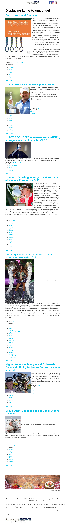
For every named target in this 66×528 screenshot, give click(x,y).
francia (11, 395)
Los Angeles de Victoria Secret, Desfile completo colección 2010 (29, 256)
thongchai (11, 461)
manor (10, 120)
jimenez (11, 452)
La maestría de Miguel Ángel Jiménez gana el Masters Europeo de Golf (32, 178)
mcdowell (32, 113)
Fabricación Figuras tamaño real (16, 506)
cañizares (11, 400)
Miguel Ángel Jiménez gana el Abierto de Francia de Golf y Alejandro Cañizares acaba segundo (33, 367)
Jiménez (11, 130)
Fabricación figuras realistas (21, 506)
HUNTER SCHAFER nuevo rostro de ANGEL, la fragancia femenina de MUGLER (33, 138)
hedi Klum (11, 351)
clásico (11, 236)
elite (10, 349)
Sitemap (7, 514)
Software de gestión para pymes (57, 507)
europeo (11, 239)
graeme (32, 111)
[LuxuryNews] (33, 2)
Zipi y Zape (7, 506)
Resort (11, 122)
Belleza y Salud (16, 162)
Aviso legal (37, 499)
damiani (11, 352)
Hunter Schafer (13, 165)
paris (10, 397)
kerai (42, 504)
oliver (10, 71)
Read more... (9, 80)
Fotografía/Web (24, 499)
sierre (10, 246)
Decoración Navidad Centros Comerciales (38, 506)
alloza (10, 74)
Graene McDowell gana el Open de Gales (30, 84)
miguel (11, 127)
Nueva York (12, 340)
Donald (11, 125)
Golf (38, 108)
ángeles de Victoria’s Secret (16, 332)
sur (10, 244)
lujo (10, 345)
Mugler (11, 169)
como (10, 66)
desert (10, 458)
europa (11, 241)
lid (9, 76)
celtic (10, 118)
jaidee (10, 463)
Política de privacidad (31, 499)
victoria (11, 339)
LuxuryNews (9, 499)
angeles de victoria (14, 337)
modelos (11, 344)
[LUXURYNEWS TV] (56, 2)
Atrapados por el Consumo (22, 15)
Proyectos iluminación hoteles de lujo (46, 506)
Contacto (57, 499)
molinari (11, 404)
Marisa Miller (12, 357)
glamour (11, 347)
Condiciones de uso (43, 499)
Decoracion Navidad (27, 505)
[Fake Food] (33, 481)
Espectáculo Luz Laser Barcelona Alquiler (52, 506)
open (10, 115)
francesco (11, 402)
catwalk (11, 330)
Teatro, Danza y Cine (18, 62)
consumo (11, 69)
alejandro (11, 399)
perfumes (11, 171)
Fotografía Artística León (61, 506)
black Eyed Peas (13, 356)
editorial (11, 78)
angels (11, 333)
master (11, 230)
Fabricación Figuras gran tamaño (10, 506)
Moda (14, 321)
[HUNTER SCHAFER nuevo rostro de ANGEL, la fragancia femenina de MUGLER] (18, 150)
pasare (11, 325)
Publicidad (16, 499)
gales (10, 117)
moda (10, 328)
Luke (10, 124)
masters (11, 237)
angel (10, 72)
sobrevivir (11, 67)
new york (11, 342)
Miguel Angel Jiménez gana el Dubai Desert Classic (32, 412)
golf (10, 229)
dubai (10, 232)
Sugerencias (51, 499)
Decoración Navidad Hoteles (32, 506)
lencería (11, 354)
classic (11, 459)
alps (10, 248)
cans (10, 242)
